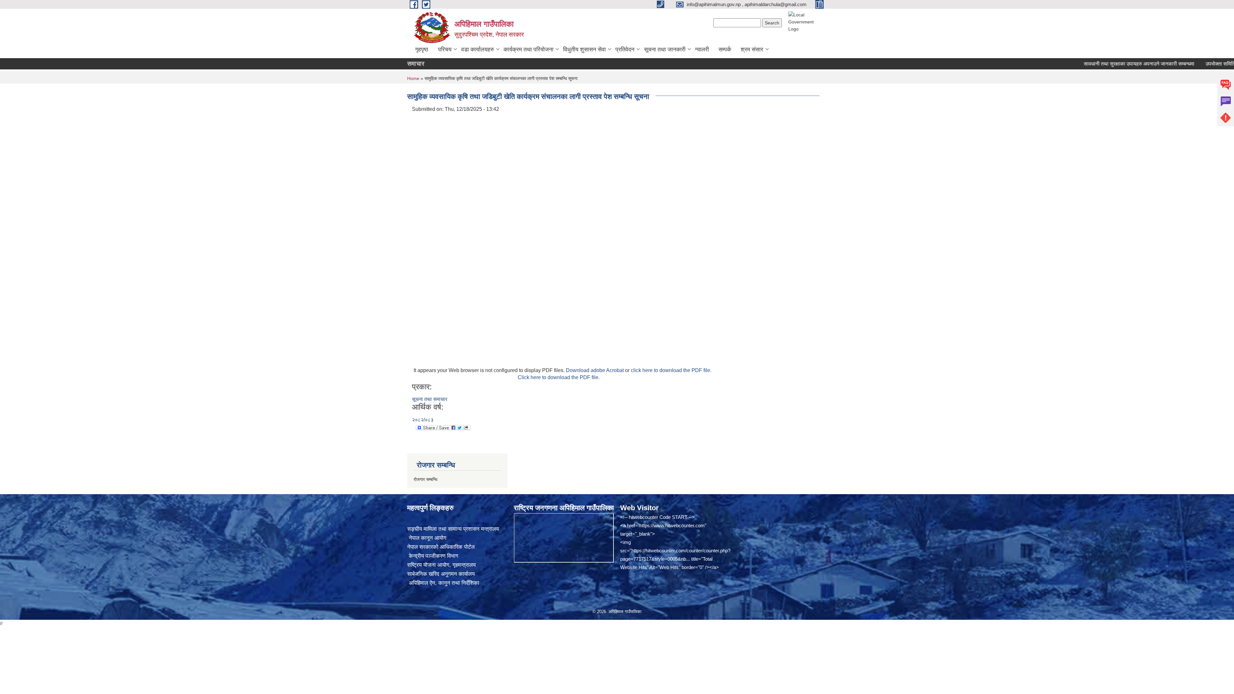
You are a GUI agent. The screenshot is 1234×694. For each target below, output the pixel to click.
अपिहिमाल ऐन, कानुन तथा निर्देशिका (443, 583)
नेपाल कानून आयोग (426, 538)
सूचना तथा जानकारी (664, 49)
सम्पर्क (725, 49)
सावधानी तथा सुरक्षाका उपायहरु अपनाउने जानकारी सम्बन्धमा (1113, 64)
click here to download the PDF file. (671, 370)
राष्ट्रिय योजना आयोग (428, 565)
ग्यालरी (702, 49)
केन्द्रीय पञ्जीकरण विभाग (432, 556)
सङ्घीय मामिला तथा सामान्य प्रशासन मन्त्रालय (453, 529)
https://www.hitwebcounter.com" (672, 525)
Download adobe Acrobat (595, 370)
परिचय (445, 49)
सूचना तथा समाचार (429, 399)
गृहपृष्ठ (421, 49)
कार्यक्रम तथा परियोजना (528, 49)
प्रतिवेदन (624, 49)
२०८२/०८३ (423, 420)
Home (413, 78)
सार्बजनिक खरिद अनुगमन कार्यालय (441, 574)
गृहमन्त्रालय (464, 565)
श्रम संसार (752, 49)
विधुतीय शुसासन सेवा (584, 49)
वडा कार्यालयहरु (477, 49)
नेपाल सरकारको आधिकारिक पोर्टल (441, 547)
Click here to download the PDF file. (559, 377)
